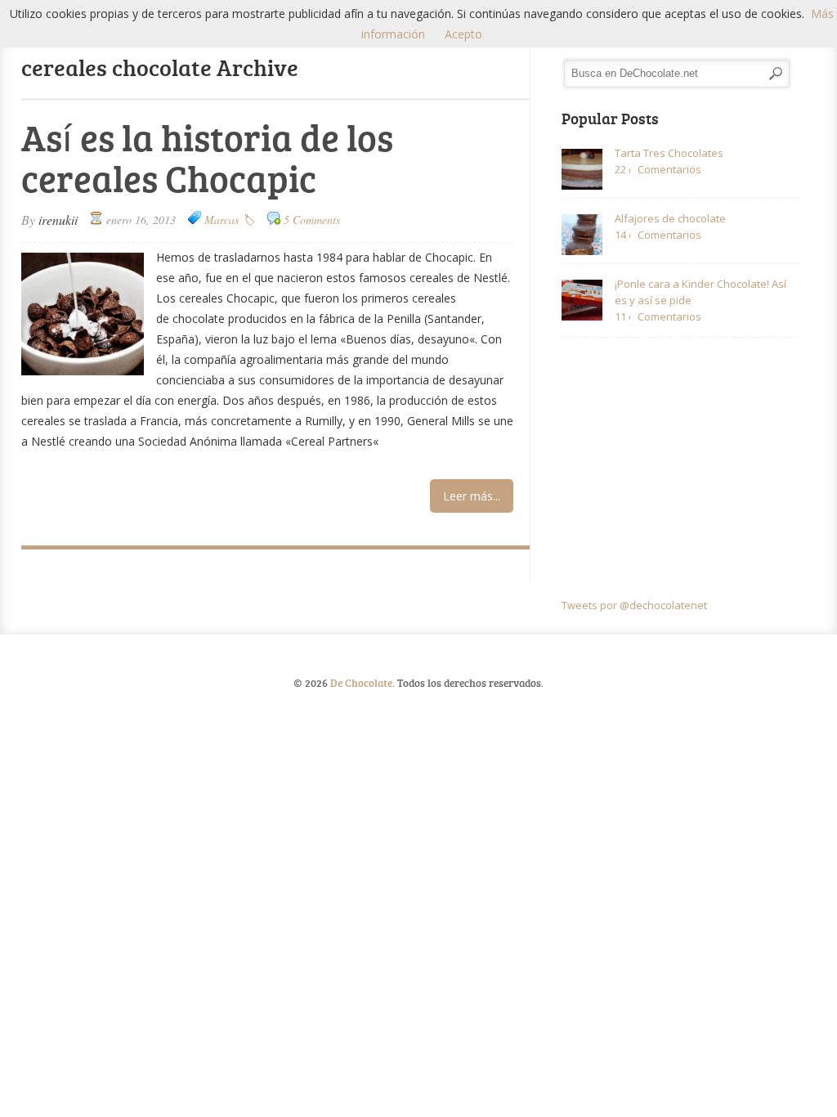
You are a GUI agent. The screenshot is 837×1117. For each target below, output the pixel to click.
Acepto (463, 34)
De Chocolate (361, 682)
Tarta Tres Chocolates (669, 153)
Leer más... (471, 496)
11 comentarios (622, 316)
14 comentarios (622, 234)
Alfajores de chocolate (670, 218)
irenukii (58, 219)
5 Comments (312, 219)
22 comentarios (622, 169)
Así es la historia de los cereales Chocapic (207, 157)
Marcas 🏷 (229, 219)
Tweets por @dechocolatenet (634, 605)
